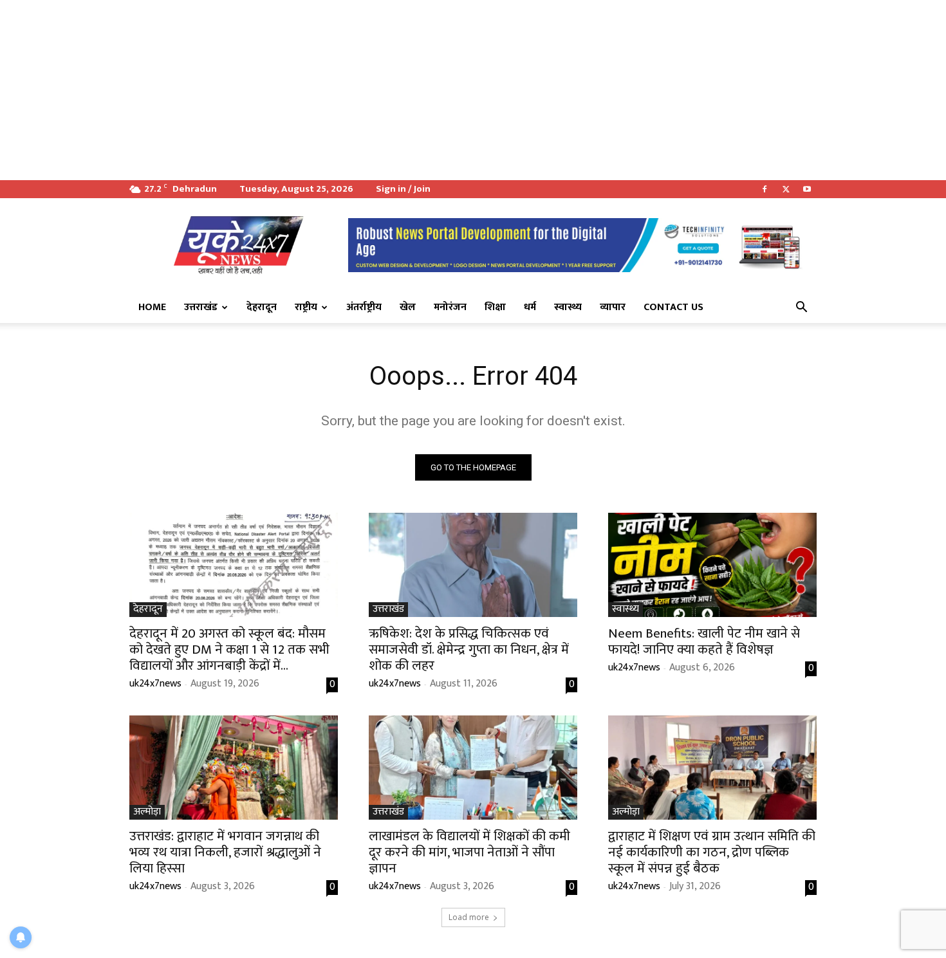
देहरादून (261, 307)
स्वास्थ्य (568, 307)
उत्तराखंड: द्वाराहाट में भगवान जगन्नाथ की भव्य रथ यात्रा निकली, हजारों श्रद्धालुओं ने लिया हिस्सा (225, 852)
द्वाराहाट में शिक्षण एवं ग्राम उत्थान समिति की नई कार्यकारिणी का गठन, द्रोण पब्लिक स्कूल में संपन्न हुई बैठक (711, 852)
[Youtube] (807, 189)
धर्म (530, 307)
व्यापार (613, 307)
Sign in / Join (403, 189)
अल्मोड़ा (147, 812)
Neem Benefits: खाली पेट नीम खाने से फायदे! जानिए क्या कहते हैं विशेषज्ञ (704, 641)
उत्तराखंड (201, 307)
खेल (408, 307)
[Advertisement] (386, 90)
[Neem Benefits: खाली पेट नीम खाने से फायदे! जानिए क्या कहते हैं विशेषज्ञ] (712, 565)
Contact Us (673, 307)
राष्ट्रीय (306, 307)
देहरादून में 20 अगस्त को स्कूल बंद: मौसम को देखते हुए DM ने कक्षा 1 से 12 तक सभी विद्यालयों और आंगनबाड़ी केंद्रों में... (229, 649)
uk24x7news (155, 683)
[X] (785, 189)
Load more (469, 917)
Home (152, 307)
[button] (801, 308)
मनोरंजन (450, 307)
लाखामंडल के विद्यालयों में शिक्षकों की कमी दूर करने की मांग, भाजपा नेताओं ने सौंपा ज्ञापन (469, 852)
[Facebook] (764, 189)
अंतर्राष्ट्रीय (364, 307)
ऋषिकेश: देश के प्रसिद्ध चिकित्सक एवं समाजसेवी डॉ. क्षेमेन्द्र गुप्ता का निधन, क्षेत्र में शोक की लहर (469, 649)
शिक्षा (495, 307)
